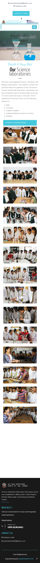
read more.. (6, 502)
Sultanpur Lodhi (20, 6)
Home (9, 48)
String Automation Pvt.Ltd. (25, 559)
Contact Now (21, 13)
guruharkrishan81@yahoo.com (21, 3)
